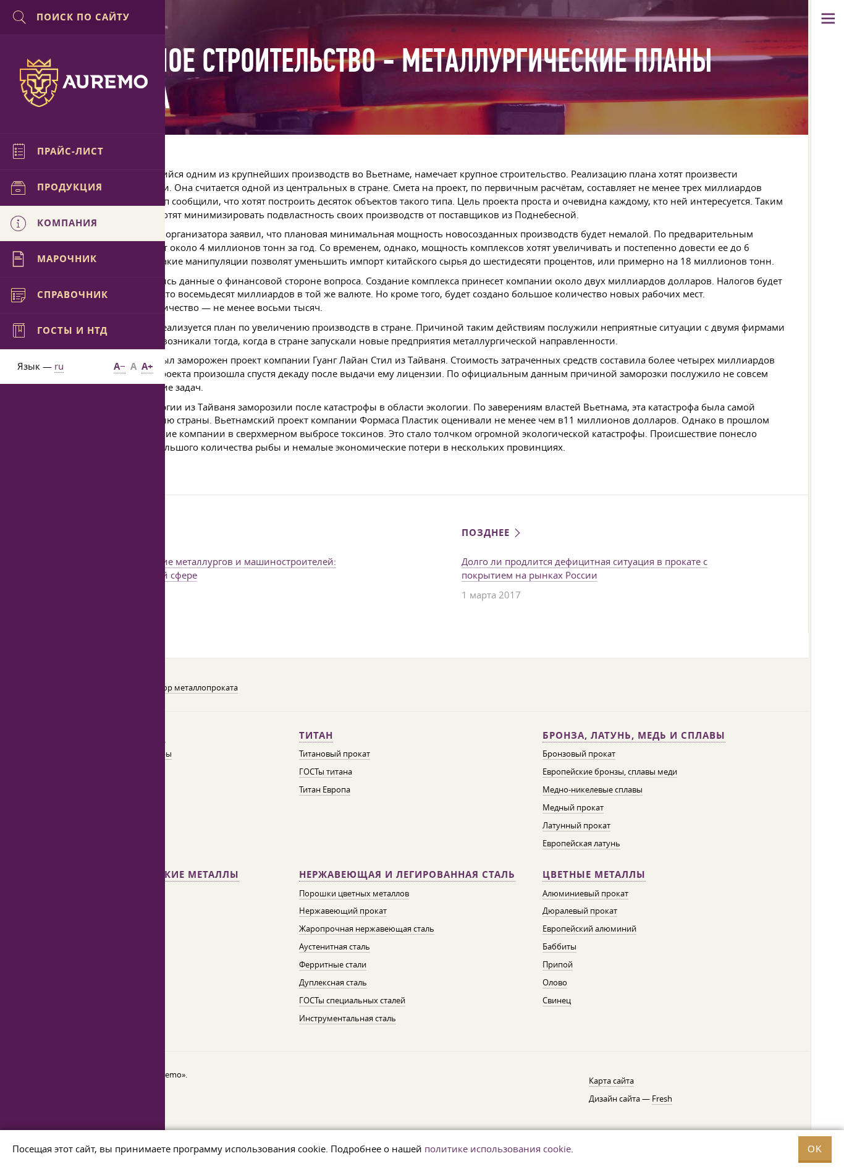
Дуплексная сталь (333, 982)
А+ (147, 366)
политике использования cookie (497, 1148)
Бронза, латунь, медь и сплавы (633, 735)
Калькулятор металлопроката (180, 687)
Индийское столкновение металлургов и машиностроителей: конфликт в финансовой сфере (196, 568)
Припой (557, 964)
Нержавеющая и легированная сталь (407, 874)
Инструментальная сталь (347, 1018)
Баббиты (559, 946)
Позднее (487, 532)
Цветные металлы (594, 874)
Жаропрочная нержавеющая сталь (366, 928)
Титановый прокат (334, 753)
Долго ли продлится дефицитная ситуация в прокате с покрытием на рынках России (584, 568)
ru (59, 366)
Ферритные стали (332, 964)
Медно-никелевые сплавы (592, 789)
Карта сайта (611, 1080)
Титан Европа (324, 789)
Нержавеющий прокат (343, 910)
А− (119, 366)
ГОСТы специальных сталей (352, 1000)
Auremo (83, 82)
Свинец (556, 1000)
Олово (554, 982)
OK (815, 1149)
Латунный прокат (576, 825)
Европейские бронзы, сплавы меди (609, 771)
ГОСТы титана (325, 771)
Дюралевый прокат (579, 910)
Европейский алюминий (589, 928)
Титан (316, 735)
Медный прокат (573, 807)
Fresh (662, 1098)
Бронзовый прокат (578, 753)
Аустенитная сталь (334, 946)
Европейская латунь (581, 843)
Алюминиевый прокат (585, 893)
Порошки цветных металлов (354, 893)
